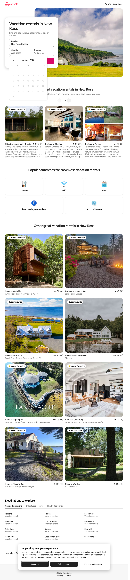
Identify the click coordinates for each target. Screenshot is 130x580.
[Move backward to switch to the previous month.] (13, 60)
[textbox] (20, 52)
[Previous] (59, 100)
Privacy (60, 576)
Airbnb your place (113, 4)
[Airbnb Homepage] (11, 4)
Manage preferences (93, 564)
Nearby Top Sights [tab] (55, 506)
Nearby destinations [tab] (13, 506)
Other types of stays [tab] (34, 506)
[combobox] (31, 44)
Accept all (35, 564)
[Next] (69, 100)
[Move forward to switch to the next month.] (43, 60)
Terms (68, 576)
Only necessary (64, 564)
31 (18, 96)
